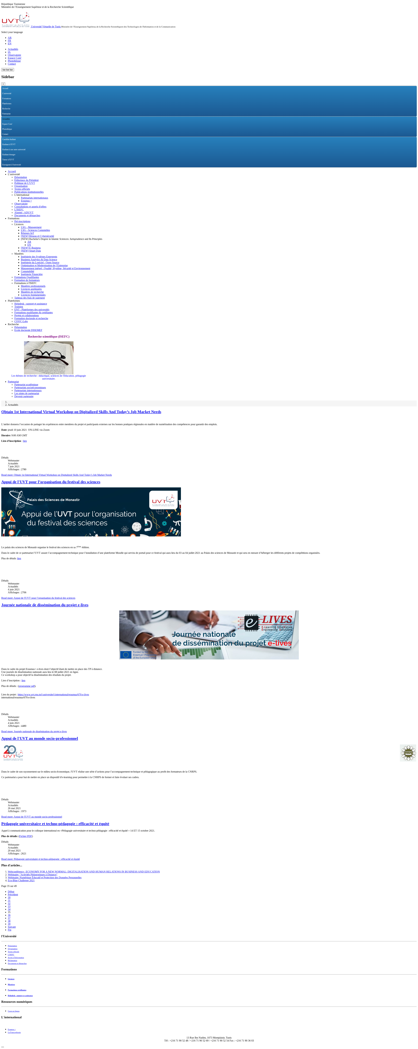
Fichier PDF (25, 836)
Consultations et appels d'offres (30, 206)
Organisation (21, 186)
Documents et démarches (27, 215)
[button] (414, 93)
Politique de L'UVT (24, 183)
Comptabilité (27, 271)
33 (9, 906)
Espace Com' (14, 58)
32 (9, 903)
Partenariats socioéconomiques (30, 387)
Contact (12, 63)
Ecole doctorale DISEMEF (28, 330)
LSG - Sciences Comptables (35, 230)
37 (9, 918)
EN (9, 43)
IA (9, 52)
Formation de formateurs (27, 280)
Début (11, 891)
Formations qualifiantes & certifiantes (33, 312)
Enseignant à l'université (11, 165)
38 (9, 921)
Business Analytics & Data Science (39, 259)
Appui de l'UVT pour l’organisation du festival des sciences (50, 482)
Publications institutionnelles (29, 192)
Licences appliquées (31, 289)
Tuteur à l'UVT (8, 159)
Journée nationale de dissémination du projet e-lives (44, 605)
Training (18, 306)
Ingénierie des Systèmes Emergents (39, 256)
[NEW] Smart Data (31, 250)
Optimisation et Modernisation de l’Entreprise (44, 265)
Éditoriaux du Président (26, 180)
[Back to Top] (2, 1047)
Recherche (6, 109)
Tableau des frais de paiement (29, 297)
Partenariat (6, 114)
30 (9, 897)
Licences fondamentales (33, 294)
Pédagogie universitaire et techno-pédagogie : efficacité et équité (55, 824)
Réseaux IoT (27, 233)
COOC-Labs (21, 321)
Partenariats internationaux (34, 197)
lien (25, 441)
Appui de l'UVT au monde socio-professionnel (39, 738)
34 (9, 909)
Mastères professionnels (33, 286)
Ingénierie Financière (32, 274)
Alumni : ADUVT (23, 212)
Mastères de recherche (32, 292)
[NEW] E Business (31, 247)
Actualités (13, 49)
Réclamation (12, 960)
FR (9, 40)
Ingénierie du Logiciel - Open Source (40, 262)
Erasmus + (26, 200)
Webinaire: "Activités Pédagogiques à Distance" (32, 874)
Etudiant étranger (8, 154)
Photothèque (14, 60)
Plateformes (6, 103)
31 (9, 900)
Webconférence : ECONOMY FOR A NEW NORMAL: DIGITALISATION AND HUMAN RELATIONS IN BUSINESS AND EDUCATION (84, 871)
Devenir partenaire (23, 396)
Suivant (12, 926)
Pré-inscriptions (22, 221)
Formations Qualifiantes (26, 277)
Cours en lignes (13, 1011)
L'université (6, 93)
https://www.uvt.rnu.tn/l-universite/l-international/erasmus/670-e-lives (53, 694)
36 (9, 915)
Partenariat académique (26, 384)
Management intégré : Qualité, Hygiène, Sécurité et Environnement (55, 268)
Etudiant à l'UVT (8, 144)
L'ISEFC (19, 209)
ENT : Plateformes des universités (31, 309)
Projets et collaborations (26, 315)
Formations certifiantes (17, 990)
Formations (6, 98)
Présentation (20, 177)
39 (9, 924)
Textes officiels (22, 189)
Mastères (11, 984)
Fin (9, 929)
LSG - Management (31, 227)
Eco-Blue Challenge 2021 (21, 880)
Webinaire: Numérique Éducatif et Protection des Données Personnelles (44, 877)
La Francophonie (14, 1032)
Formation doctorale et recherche (31, 318)
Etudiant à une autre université (13, 149)
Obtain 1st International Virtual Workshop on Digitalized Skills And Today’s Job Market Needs (81, 412)
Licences (11, 979)
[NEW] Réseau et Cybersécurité (37, 236)
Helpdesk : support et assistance (30, 303)
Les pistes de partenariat (26, 393)
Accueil (5, 88)
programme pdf (27, 686)
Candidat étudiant (9, 139)
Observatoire (14, 55)
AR (10, 37)
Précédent (13, 894)
